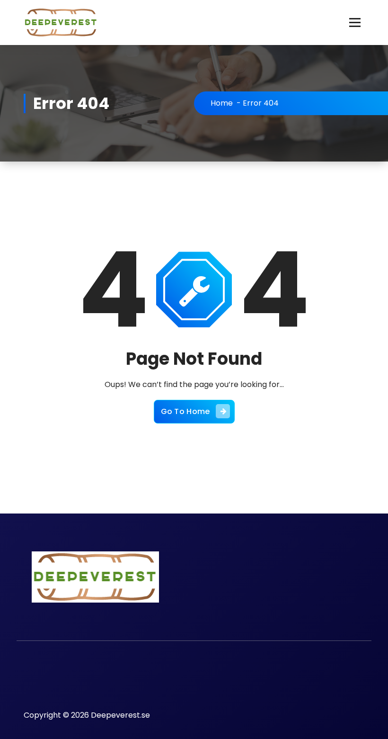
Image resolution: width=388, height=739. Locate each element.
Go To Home (185, 411)
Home (222, 103)
